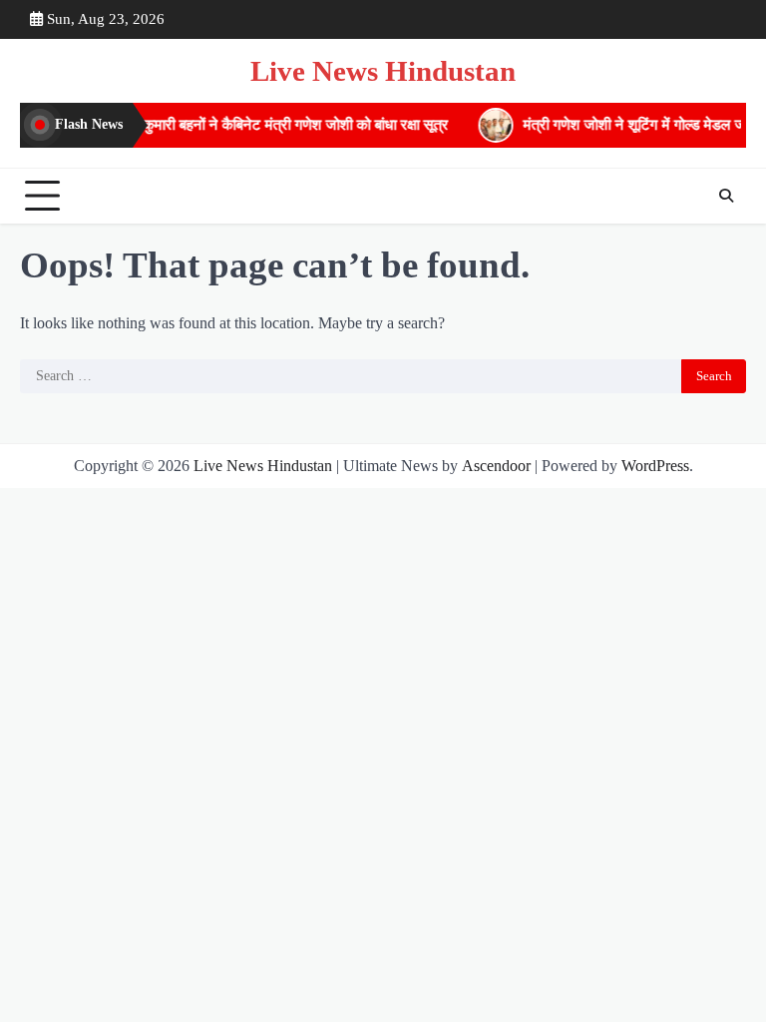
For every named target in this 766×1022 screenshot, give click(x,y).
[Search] (726, 196)
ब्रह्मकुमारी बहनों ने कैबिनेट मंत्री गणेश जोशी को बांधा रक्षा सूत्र (276, 124)
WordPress (655, 465)
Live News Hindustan (383, 71)
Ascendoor (496, 465)
